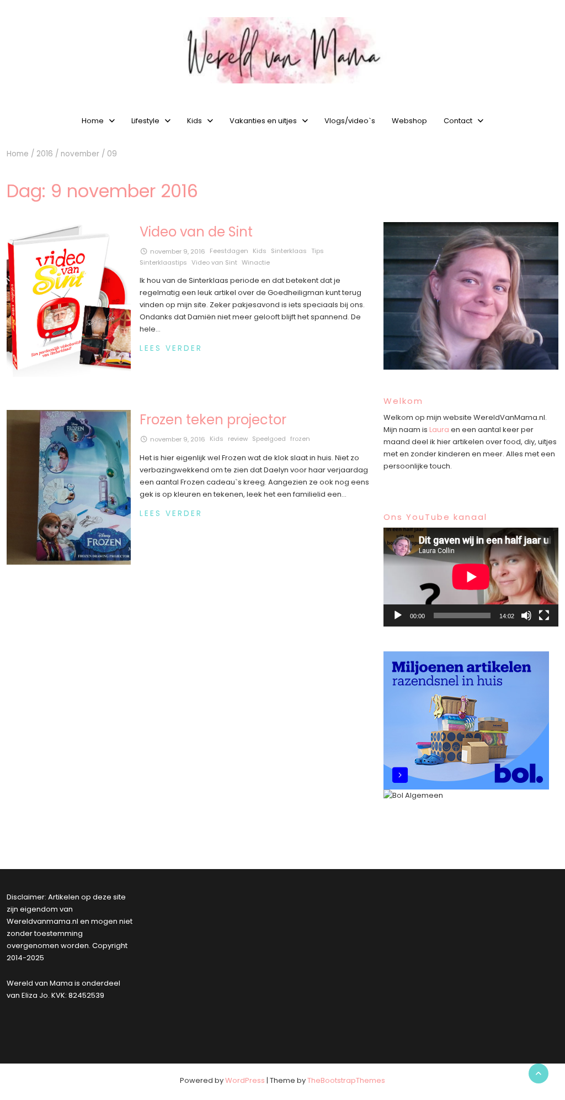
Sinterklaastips (163, 262)
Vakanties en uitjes (263, 120)
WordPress (245, 1080)
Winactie (256, 262)
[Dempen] (526, 615)
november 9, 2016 (177, 251)
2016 (44, 154)
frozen (300, 438)
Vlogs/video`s (349, 120)
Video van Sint (214, 262)
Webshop (409, 120)
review (238, 438)
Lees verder (171, 348)
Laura (439, 429)
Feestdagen (229, 250)
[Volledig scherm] (544, 615)
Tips (317, 250)
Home (93, 120)
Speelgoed (269, 438)
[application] (470, 577)
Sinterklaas (289, 250)
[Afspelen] (397, 615)
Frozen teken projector (213, 419)
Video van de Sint (196, 232)
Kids (194, 120)
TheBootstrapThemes (346, 1080)
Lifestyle (145, 120)
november (80, 154)
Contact (458, 120)
